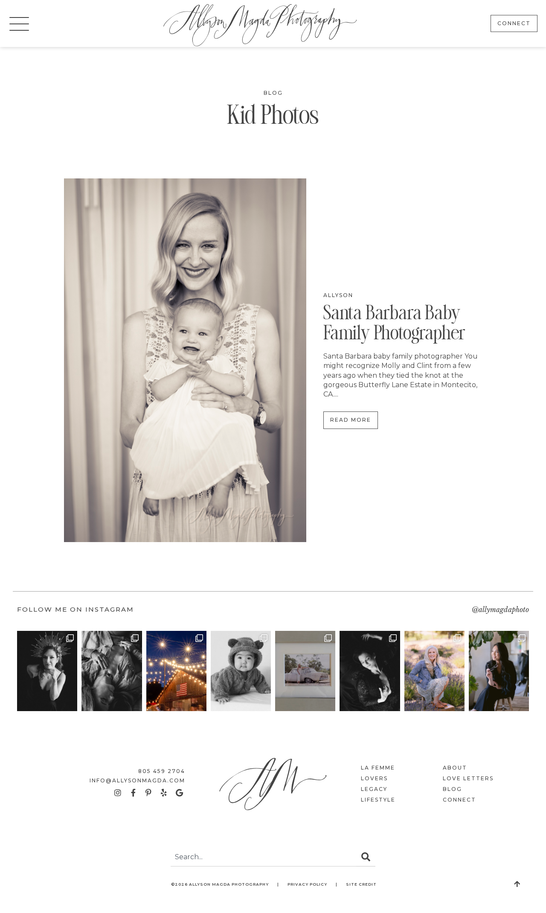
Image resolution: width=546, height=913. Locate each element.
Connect (459, 799)
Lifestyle (378, 799)
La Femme (378, 767)
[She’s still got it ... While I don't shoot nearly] (176, 671)
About (455, 767)
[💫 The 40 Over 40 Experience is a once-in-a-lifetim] (370, 671)
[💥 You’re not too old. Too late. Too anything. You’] (499, 671)
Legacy (374, 789)
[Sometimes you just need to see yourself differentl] (47, 671)
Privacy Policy (307, 884)
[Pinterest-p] (148, 792)
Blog (273, 93)
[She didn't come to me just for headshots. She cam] (111, 671)
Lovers (374, 778)
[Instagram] (117, 792)
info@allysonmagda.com (137, 780)
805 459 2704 (161, 771)
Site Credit (361, 884)
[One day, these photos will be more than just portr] (434, 671)
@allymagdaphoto (500, 609)
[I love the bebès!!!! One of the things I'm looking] (241, 671)
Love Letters (468, 778)
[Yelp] (163, 792)
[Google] (179, 792)
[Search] (365, 857)
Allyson (338, 295)
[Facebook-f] (133, 792)
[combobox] (263, 857)
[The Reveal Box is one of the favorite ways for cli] (305, 671)
